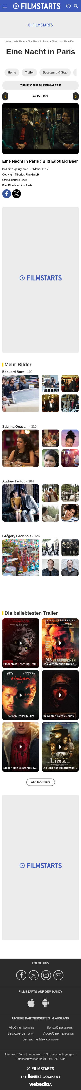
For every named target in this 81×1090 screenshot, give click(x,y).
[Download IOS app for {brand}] (33, 1002)
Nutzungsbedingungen (60, 1054)
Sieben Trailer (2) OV (21, 716)
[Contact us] (59, 975)
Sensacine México (36, 1039)
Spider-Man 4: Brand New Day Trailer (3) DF (21, 767)
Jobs (22, 1054)
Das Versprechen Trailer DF (60, 664)
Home (7, 41)
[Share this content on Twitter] (16, 193)
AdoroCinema (53, 1033)
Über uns (9, 1054)
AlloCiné (15, 1027)
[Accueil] (36, 6)
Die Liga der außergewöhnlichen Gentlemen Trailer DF (61, 767)
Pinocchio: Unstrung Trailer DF (21, 664)
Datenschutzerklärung (29, 1059)
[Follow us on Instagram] (46, 975)
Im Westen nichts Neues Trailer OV (61, 716)
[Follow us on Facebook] (22, 975)
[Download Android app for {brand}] (47, 1002)
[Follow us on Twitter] (34, 975)
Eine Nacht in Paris (38, 41)
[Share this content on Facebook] (6, 193)
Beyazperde (16, 1033)
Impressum (35, 1054)
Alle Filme (19, 41)
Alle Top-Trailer (40, 782)
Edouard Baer (18, 180)
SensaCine (55, 1027)
